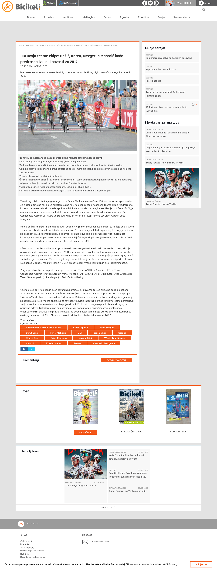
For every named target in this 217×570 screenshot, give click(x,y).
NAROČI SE (85, 432)
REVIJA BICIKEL (183, 3)
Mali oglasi (89, 17)
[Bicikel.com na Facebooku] (87, 541)
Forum (107, 17)
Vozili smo (68, 17)
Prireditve (143, 17)
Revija (161, 17)
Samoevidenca (181, 17)
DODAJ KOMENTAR (117, 360)
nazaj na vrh (32, 523)
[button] (170, 564)
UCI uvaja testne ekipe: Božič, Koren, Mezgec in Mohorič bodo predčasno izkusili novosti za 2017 (76, 45)
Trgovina (124, 17)
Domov (31, 17)
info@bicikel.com (100, 541)
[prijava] (201, 3)
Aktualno (49, 17)
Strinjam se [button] (201, 564)
